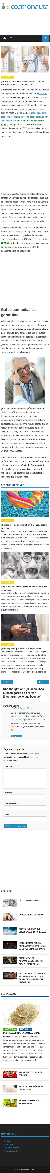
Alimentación (10, 1029)
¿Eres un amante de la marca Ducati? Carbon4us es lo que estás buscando (32, 946)
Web (7, 814)
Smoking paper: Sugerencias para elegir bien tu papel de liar (31, 961)
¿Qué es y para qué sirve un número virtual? (21, 648)
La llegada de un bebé (30, 901)
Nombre (8, 793)
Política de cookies (11, 1148)
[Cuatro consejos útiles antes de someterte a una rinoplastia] (25, 565)
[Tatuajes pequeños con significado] (10, 1088)
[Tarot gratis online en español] (10, 1074)
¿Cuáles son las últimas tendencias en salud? (9, 682)
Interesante (7, 77)
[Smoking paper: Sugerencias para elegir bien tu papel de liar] (10, 960)
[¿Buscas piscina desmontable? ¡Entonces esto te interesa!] (25, 504)
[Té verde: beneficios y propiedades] (10, 1103)
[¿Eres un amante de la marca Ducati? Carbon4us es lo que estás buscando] (10, 945)
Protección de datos (12, 1151)
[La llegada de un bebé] (10, 903)
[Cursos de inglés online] (10, 917)
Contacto (7, 1141)
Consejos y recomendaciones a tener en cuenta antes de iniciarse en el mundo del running (44, 682)
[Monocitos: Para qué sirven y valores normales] (10, 931)
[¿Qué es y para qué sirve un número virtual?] (25, 627)
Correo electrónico (13, 804)
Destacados (9, 993)
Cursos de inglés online (31, 915)
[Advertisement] (27, 18)
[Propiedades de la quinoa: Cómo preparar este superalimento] (25, 1013)
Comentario (10, 767)
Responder (16, 736)
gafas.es (42, 93)
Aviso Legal (8, 1144)
